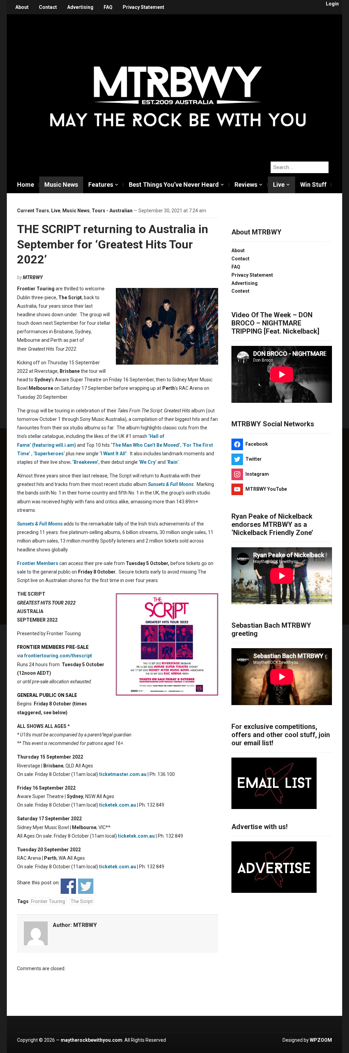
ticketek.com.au (117, 805)
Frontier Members (37, 563)
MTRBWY (33, 277)
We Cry (147, 462)
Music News (61, 184)
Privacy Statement (143, 7)
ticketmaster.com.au (123, 774)
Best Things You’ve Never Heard (174, 184)
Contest (240, 291)
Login (332, 3)
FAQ (108, 7)
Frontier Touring (48, 901)
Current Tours (33, 210)
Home (25, 184)
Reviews (245, 184)
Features (100, 184)
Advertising (80, 7)
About (22, 7)
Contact (48, 7)
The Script (82, 901)
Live (279, 184)
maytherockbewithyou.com (91, 1040)
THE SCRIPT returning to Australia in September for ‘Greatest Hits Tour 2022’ (112, 244)
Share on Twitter (85, 886)
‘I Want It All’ (113, 453)
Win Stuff (313, 184)
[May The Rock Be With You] (178, 84)
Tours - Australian (112, 210)
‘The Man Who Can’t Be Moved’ (145, 445)
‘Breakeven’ (85, 462)
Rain (173, 462)
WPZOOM (321, 1040)
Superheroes (49, 453)
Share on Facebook (68, 886)
